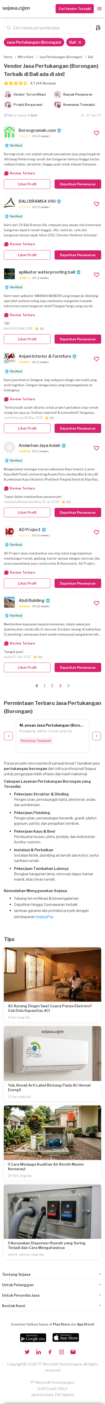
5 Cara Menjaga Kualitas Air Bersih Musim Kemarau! (46, 1166)
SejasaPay (45, 916)
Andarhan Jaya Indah (39, 445)
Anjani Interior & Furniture (45, 356)
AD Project (30, 529)
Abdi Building (32, 600)
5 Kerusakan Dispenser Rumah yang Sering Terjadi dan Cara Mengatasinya (47, 1245)
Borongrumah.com (37, 130)
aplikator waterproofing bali (47, 272)
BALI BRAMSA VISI (37, 201)
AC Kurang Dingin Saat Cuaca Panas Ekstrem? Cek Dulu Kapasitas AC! (50, 1008)
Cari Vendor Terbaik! (75, 9)
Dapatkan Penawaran (78, 184)
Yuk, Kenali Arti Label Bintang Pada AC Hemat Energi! (49, 1087)
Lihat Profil (27, 184)
